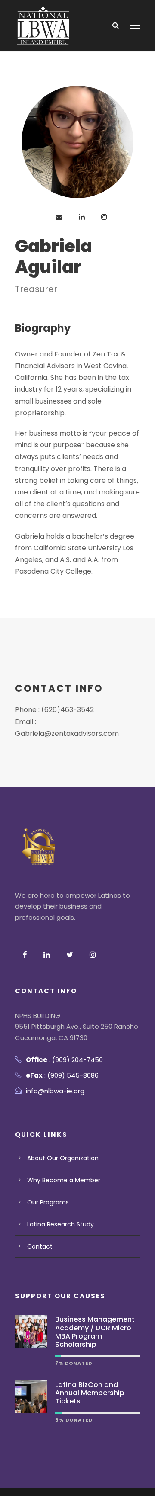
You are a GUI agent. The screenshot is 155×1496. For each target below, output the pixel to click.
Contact (40, 1246)
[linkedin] (82, 217)
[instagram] (104, 217)
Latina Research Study (60, 1224)
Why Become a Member (63, 1180)
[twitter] (69, 955)
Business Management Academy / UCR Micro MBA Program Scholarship (95, 1331)
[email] (59, 217)
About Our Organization (63, 1158)
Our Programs (48, 1202)
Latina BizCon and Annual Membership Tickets (89, 1393)
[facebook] (25, 955)
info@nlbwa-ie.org (55, 1090)
